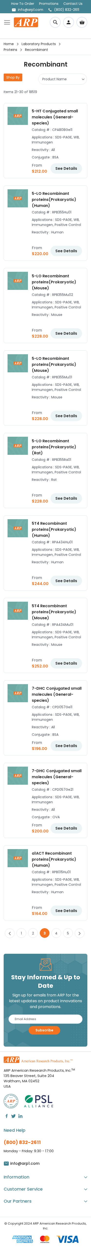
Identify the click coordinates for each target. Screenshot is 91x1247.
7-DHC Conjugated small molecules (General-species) (57, 694)
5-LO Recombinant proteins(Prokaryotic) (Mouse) (54, 282)
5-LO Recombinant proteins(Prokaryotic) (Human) (54, 199)
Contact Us (73, 3)
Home (9, 43)
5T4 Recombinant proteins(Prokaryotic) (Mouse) (54, 612)
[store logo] (26, 22)
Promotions (48, 3)
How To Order (22, 3)
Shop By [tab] (13, 77)
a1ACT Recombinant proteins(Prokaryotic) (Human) (54, 859)
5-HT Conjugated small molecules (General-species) (55, 117)
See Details (66, 168)
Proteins (10, 49)
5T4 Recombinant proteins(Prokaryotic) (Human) (54, 529)
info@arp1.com (30, 9)
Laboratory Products (39, 43)
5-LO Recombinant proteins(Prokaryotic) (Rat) (54, 447)
